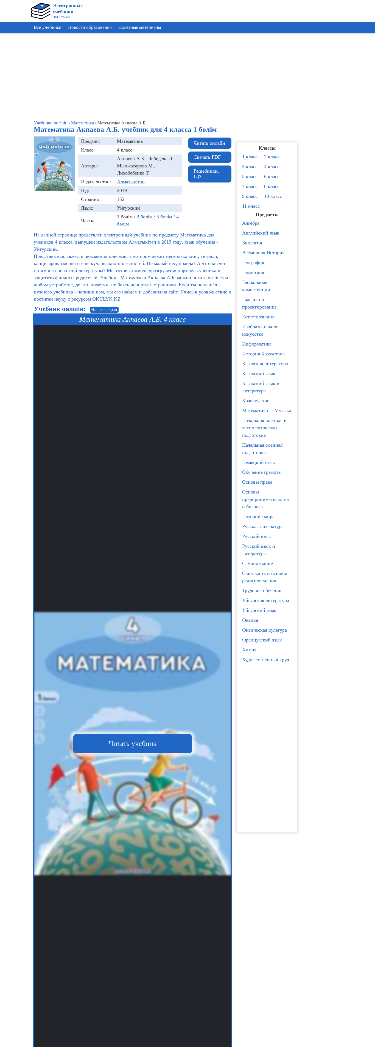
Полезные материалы (139, 27)
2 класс (271, 156)
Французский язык (262, 640)
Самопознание (257, 563)
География (253, 262)
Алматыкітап (131, 181)
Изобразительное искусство (260, 330)
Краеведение (255, 400)
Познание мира (258, 516)
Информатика (257, 344)
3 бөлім (164, 216)
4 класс (271, 166)
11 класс (251, 206)
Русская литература (263, 526)
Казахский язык (258, 373)
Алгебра (250, 223)
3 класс (250, 166)
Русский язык (256, 536)
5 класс (250, 176)
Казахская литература (265, 363)
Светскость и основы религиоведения (264, 576)
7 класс (250, 186)
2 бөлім (144, 216)
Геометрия (253, 272)
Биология (252, 243)
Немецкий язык (258, 462)
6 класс (271, 176)
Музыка (283, 410)
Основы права (257, 482)
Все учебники (47, 27)
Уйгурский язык (259, 610)
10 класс (273, 196)
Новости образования (90, 27)
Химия (249, 649)
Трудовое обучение (262, 590)
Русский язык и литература (258, 549)
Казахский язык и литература (260, 387)
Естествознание (259, 316)
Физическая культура (264, 630)
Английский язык (260, 233)
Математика (255, 410)
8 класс (271, 186)
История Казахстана (263, 353)
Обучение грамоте (261, 472)
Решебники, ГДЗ (206, 173)
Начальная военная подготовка (262, 448)
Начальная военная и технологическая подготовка (264, 428)
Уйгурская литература (265, 600)
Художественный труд (265, 659)
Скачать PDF (207, 157)
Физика (250, 620)
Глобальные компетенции (256, 285)
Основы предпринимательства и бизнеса (265, 499)
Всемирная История (263, 252)
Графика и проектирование (259, 303)
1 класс (250, 156)
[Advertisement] (350, 118)
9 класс (250, 196)
